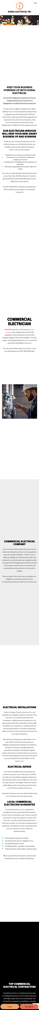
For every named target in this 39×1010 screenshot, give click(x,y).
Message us (29, 1007)
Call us (9, 1007)
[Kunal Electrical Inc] (19, 6)
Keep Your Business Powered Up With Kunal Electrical (19, 90)
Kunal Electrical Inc (19, 11)
